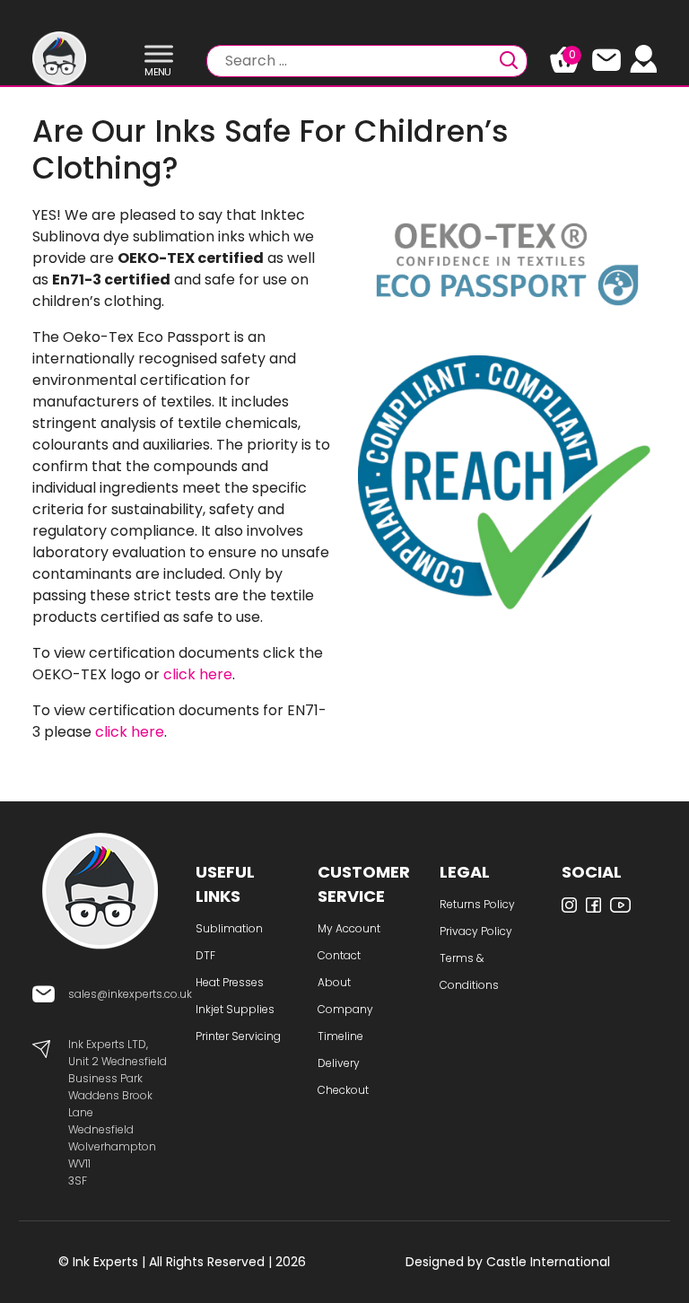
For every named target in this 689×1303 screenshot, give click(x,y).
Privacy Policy (476, 931)
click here (197, 674)
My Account (349, 928)
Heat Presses (230, 982)
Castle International (548, 1262)
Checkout (343, 1089)
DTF (205, 955)
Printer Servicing (238, 1036)
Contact (339, 955)
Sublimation (229, 928)
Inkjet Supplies (235, 1009)
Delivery (339, 1063)
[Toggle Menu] (158, 54)
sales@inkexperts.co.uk (130, 993)
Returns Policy (477, 904)
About (334, 982)
